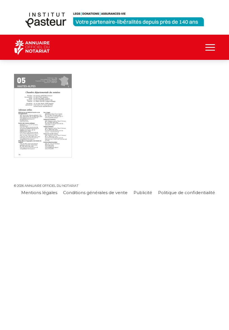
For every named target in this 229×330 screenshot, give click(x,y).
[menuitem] (207, 47)
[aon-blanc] (47, 47)
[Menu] (207, 47)
